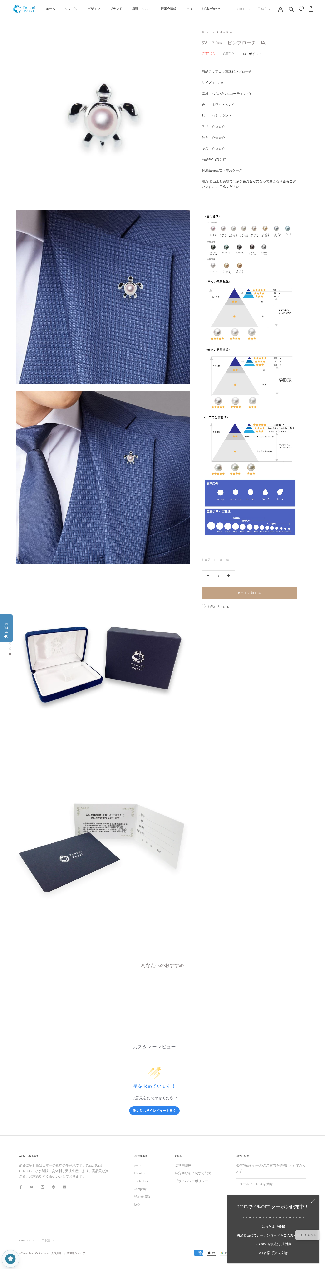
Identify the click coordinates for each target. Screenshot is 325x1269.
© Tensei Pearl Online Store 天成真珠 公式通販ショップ (52, 1253)
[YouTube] (64, 1187)
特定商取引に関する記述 (193, 1173)
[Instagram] (42, 1187)
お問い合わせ (211, 9)
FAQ (189, 9)
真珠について (141, 9)
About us (140, 1173)
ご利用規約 (183, 1165)
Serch (137, 1165)
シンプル (71, 9)
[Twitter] (221, 560)
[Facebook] (214, 560)
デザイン (94, 9)
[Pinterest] (227, 560)
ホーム (50, 9)
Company (140, 1189)
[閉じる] (313, 1201)
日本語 (262, 9)
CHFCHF (241, 9)
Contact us (141, 1181)
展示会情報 (168, 9)
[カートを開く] (311, 9)
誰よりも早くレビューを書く (154, 1110)
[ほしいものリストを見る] (301, 8)
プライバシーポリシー (191, 1181)
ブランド (116, 9)
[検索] (291, 8)
